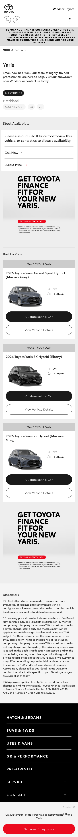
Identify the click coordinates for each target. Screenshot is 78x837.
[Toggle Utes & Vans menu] (65, 743)
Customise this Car (39, 316)
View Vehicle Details (39, 330)
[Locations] (16, 19)
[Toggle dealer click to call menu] (7, 19)
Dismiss (67, 807)
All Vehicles (13, 93)
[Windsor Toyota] (9, 8)
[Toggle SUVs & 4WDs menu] (65, 730)
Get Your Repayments (39, 829)
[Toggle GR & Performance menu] (65, 756)
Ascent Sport (14, 107)
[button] (16, 165)
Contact (16, 794)
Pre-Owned (19, 768)
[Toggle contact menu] (65, 768)
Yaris (14, 50)
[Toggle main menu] (70, 19)
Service (15, 781)
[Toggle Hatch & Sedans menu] (65, 717)
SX (31, 107)
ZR (40, 107)
